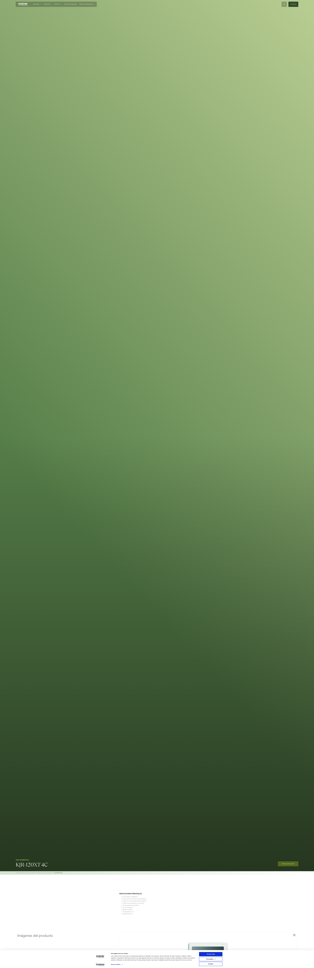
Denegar (210, 964)
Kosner (17, 873)
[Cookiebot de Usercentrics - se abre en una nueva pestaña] (100, 965)
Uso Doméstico (31, 873)
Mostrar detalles (115, 964)
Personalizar (209, 959)
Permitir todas (211, 954)
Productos (47, 4)
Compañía (36, 4)
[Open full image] (294, 935)
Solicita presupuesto (71, 4)
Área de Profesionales (85, 4)
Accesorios (51, 873)
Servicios (57, 4)
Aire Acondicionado (41, 873)
